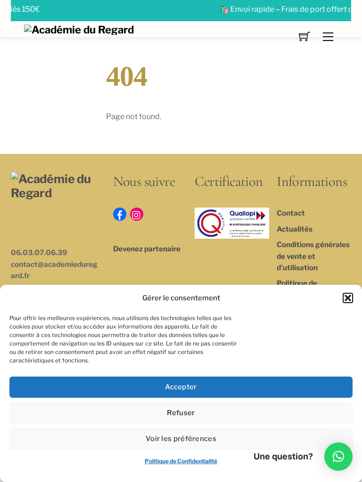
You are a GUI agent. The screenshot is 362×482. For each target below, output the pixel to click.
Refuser (181, 413)
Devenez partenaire (147, 248)
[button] (348, 298)
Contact (291, 213)
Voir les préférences (181, 438)
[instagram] (136, 213)
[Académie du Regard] (79, 29)
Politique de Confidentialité (181, 461)
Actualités (295, 229)
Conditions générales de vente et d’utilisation (313, 256)
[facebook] (119, 213)
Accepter (181, 387)
